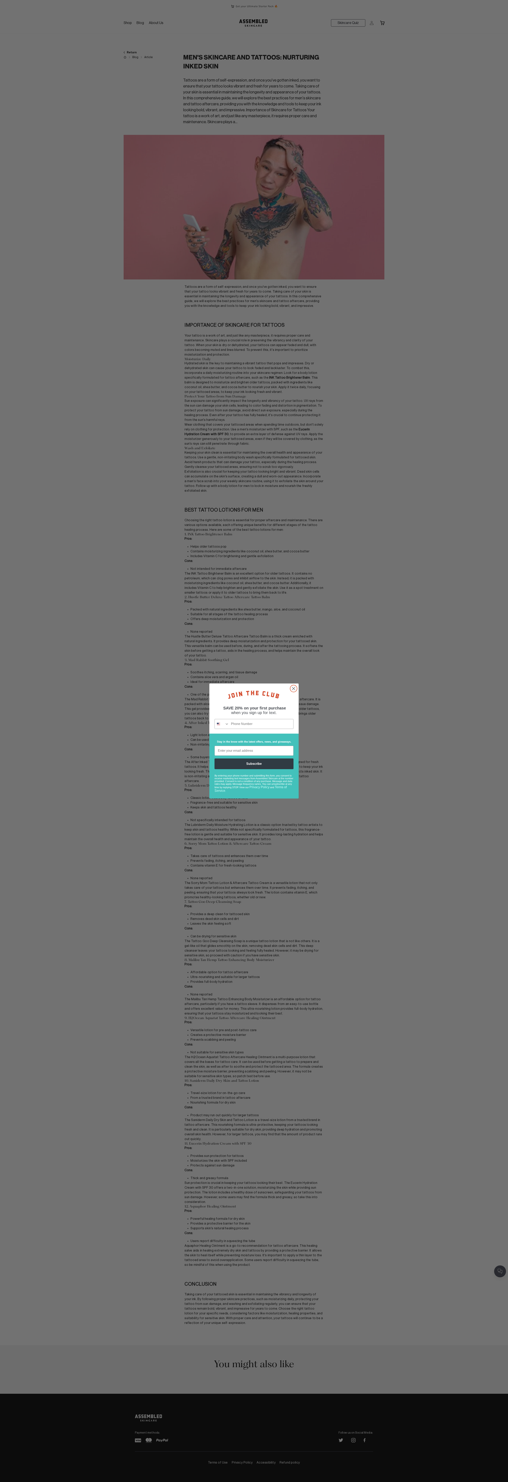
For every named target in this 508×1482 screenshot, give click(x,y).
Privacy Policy (259, 787)
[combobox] (222, 724)
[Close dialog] (293, 688)
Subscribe (254, 763)
